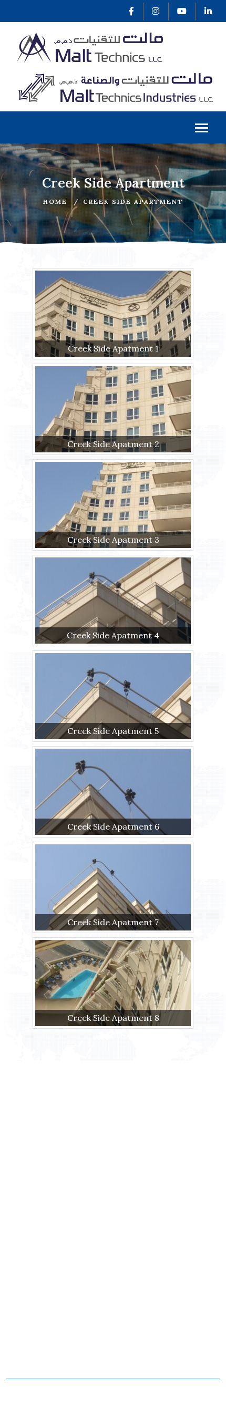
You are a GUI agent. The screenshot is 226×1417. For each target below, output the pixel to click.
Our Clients (143, 1255)
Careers (136, 1269)
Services (29, 1269)
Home (55, 201)
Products (29, 1282)
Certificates (144, 1242)
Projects (28, 1295)
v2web (122, 1403)
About (23, 1255)
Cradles (135, 1333)
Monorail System (46, 1333)
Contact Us (142, 1282)
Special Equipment (157, 1347)
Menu (113, 127)
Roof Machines (41, 1347)
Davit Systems (40, 1360)
